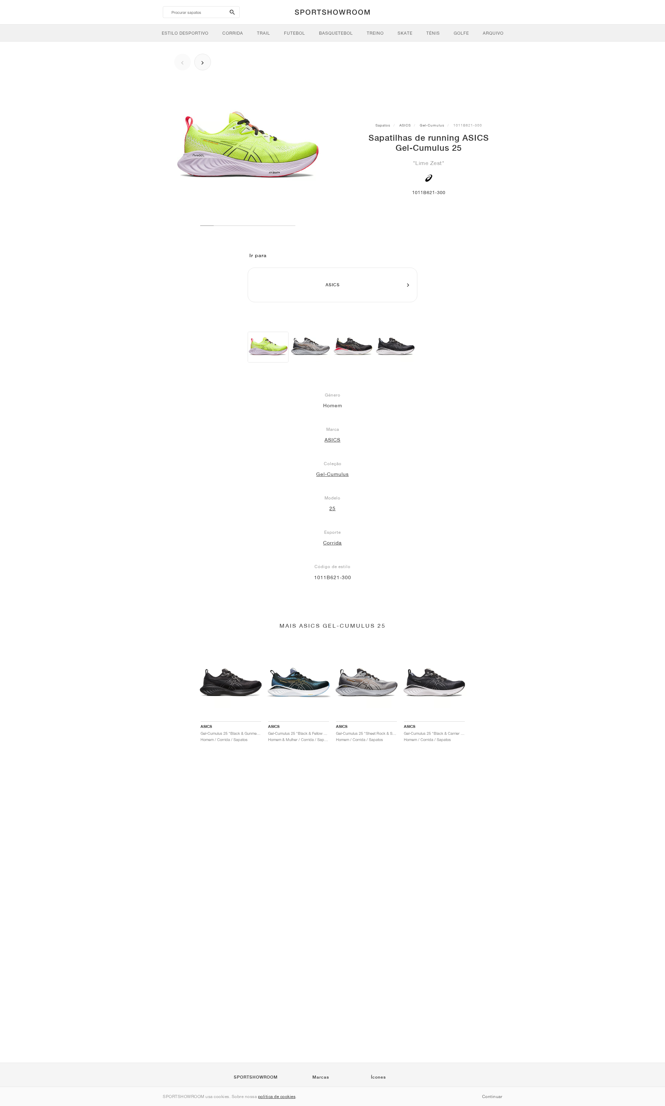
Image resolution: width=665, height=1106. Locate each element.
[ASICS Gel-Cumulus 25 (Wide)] (310, 347)
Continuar (492, 1096)
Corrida (332, 543)
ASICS (405, 125)
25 (332, 508)
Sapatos (382, 125)
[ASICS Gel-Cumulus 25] (268, 347)
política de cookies (277, 1096)
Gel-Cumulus (432, 125)
